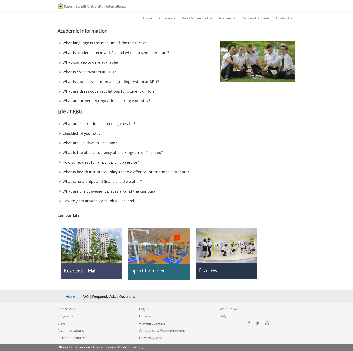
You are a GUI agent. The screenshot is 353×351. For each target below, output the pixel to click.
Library (144, 316)
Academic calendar (153, 323)
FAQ (223, 316)
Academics (227, 18)
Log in (144, 309)
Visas (62, 323)
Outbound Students (255, 18)
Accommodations (71, 330)
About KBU (228, 309)
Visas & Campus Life (197, 18)
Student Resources (72, 338)
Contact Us (284, 18)
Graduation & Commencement (162, 330)
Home (147, 18)
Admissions (166, 18)
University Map (150, 338)
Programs (65, 316)
